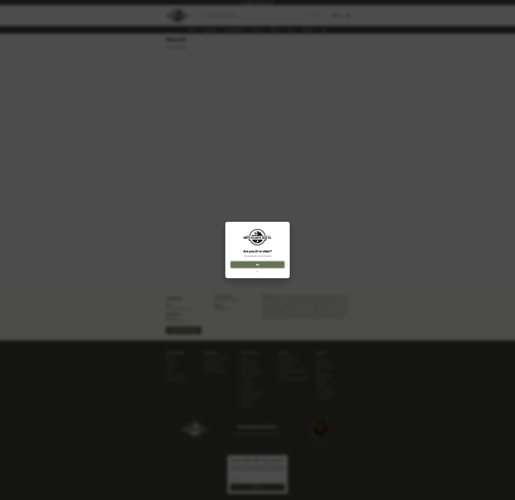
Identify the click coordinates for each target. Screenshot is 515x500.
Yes (257, 264)
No (257, 271)
